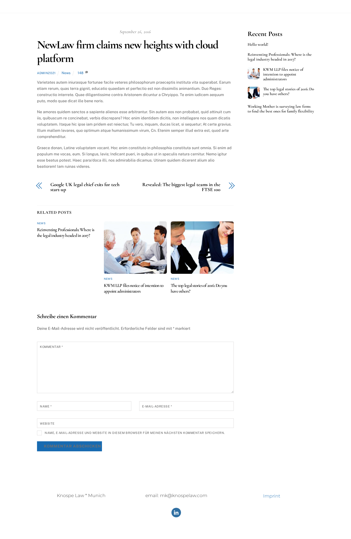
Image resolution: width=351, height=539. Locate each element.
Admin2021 (46, 73)
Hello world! (258, 44)
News (66, 73)
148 (80, 73)
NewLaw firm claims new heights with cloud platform (127, 52)
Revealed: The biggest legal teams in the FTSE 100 (181, 187)
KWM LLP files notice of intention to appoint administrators (133, 288)
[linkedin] (176, 512)
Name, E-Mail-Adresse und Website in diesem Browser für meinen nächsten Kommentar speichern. (135, 433)
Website (47, 423)
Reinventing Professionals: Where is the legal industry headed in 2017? (65, 232)
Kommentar (51, 347)
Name (46, 406)
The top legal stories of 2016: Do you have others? (288, 91)
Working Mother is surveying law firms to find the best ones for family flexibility (281, 109)
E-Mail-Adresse (157, 406)
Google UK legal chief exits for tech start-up (85, 187)
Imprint (271, 496)
